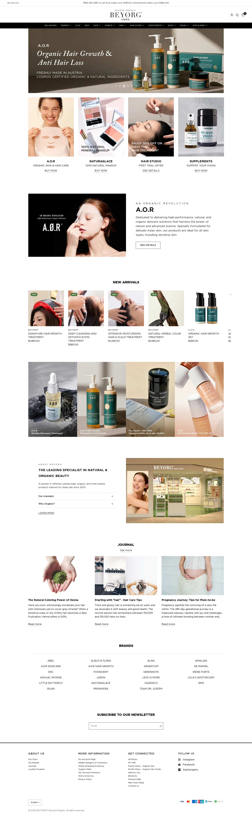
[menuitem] (51, 25)
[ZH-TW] (13, 3)
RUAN (51, 689)
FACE (95, 25)
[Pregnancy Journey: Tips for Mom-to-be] (193, 575)
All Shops (132, 759)
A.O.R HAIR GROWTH (101, 666)
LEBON (101, 677)
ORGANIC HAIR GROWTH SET (203, 335)
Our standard (46, 496)
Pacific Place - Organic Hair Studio (144, 769)
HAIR (121, 25)
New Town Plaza (136, 783)
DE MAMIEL (201, 666)
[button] (148, 245)
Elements (132, 776)
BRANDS (65, 25)
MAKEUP (108, 25)
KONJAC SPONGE (51, 677)
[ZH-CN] (17, 3)
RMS (201, 683)
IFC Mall (131, 763)
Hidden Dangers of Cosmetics (92, 763)
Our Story (33, 759)
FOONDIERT (100, 672)
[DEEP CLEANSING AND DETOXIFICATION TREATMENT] (86, 308)
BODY (170, 25)
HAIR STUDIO (136, 25)
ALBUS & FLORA (101, 661)
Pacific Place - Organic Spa (141, 766)
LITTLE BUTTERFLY (51, 683)
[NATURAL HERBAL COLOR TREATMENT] (166, 308)
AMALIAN (201, 661)
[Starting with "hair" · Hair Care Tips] (126, 575)
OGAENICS (151, 683)
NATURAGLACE (100, 683)
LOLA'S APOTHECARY (201, 677)
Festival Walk (134, 779)
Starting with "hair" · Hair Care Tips (118, 600)
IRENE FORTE (201, 672)
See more (126, 550)
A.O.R (77, 25)
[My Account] (232, 15)
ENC (51, 672)
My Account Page (87, 759)
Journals (32, 766)
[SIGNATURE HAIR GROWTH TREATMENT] (46, 308)
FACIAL (183, 25)
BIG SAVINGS (51, 25)
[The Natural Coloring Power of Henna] (59, 575)
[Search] (237, 15)
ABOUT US (36, 754)
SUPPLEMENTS (154, 25)
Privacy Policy (85, 779)
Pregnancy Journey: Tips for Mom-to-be (188, 600)
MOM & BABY (199, 25)
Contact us (133, 786)
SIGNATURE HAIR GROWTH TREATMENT (45, 335)
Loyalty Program (36, 769)
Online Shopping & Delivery (91, 766)
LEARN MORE (46, 513)
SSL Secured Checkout (89, 773)
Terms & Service (86, 776)
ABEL (51, 661)
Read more (35, 624)
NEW (87, 25)
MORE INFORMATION (94, 754)
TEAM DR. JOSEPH (151, 689)
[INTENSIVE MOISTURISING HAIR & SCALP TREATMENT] (126, 308)
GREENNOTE (151, 672)
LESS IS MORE (151, 677)
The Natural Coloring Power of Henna (53, 600)
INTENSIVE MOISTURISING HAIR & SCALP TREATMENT (125, 335)
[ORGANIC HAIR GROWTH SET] (206, 308)
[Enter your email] (160, 725)
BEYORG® (33, 330)
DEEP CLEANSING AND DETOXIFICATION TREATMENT (82, 337)
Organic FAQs (84, 769)
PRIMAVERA (100, 689)
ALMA (151, 661)
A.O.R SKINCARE (51, 666)
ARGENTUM (151, 666)
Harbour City (134, 773)
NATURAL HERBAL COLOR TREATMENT (164, 335)
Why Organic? (46, 504)
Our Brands (33, 763)
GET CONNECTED (141, 754)
